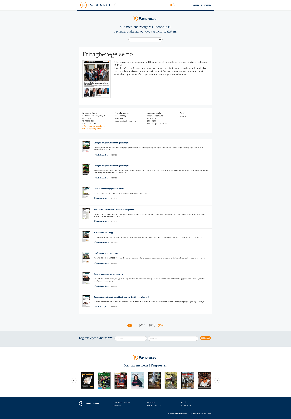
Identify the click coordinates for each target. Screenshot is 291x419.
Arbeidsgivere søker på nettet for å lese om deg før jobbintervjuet (121, 297)
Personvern (117, 405)
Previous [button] (74, 380)
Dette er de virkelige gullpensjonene (109, 189)
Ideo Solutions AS (206, 413)
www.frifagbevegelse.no (91, 128)
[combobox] (145, 40)
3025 (151, 325)
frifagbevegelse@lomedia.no (93, 126)
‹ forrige (129, 325)
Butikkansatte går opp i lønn (106, 253)
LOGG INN (196, 5)
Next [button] (217, 380)
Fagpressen (151, 402)
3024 (142, 325)
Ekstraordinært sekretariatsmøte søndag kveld (114, 209)
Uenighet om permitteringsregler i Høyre (111, 143)
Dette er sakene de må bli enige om (108, 274)
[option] (87, 380)
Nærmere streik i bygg (103, 232)
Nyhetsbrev (206, 5)
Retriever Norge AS (184, 413)
